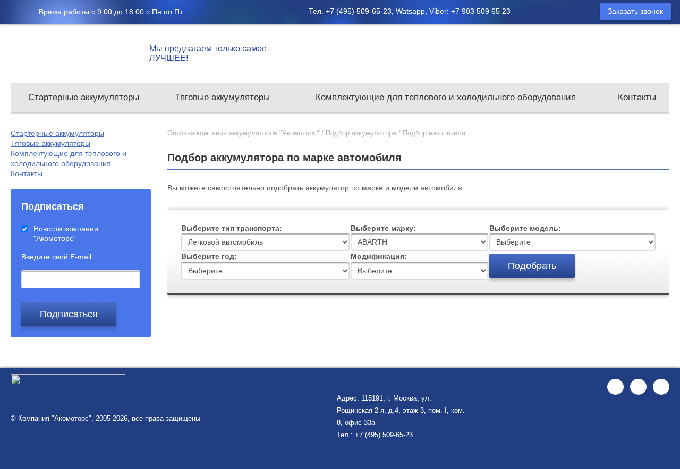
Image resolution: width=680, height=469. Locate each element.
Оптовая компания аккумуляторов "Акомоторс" (243, 133)
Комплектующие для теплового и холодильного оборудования (446, 97)
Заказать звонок (635, 11)
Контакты (637, 97)
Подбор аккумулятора (361, 133)
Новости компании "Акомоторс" (65, 233)
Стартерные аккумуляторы (83, 97)
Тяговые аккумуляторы (222, 97)
